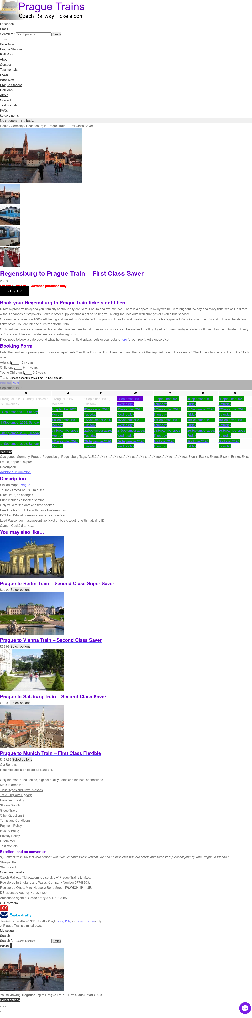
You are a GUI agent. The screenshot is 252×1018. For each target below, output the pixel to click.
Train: (4, 377)
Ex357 (224, 456)
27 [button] (20, 443)
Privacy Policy (10, 835)
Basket (6, 945)
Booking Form (14, 291)
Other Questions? (12, 815)
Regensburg (70, 456)
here (124, 339)
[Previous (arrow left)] (0, 1011)
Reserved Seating (12, 800)
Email (4, 29)
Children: (6, 367)
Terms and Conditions (15, 820)
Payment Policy (11, 825)
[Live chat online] (245, 1008)
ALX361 (168, 456)
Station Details (10, 805)
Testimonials (9, 69)
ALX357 (142, 456)
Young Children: (11, 372)
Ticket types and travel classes (21, 790)
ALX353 (116, 456)
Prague (25, 484)
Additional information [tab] (15, 472)
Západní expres (21, 461)
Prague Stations (11, 49)
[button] (6, 382)
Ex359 (235, 456)
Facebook (7, 23)
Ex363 (4, 461)
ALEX (92, 456)
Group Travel (9, 810)
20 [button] (20, 433)
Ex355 (214, 456)
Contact (5, 64)
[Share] (3, 1006)
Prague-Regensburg (45, 456)
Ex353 (203, 456)
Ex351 (192, 456)
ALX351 (103, 456)
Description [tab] (8, 467)
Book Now (7, 44)
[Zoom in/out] (0, 1006)
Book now (6, 451)
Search (57, 34)
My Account (8, 930)
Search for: (7, 34)
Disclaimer (7, 841)
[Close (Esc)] (5, 1006)
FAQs (4, 74)
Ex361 (246, 456)
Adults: (5, 362)
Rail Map (6, 54)
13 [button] (20, 422)
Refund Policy (10, 830)
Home (4, 125)
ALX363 (181, 456)
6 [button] (19, 411)
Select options (20, 589)
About (4, 59)
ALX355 (129, 456)
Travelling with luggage (16, 795)
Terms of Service (86, 921)
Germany (17, 125)
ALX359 (155, 456)
